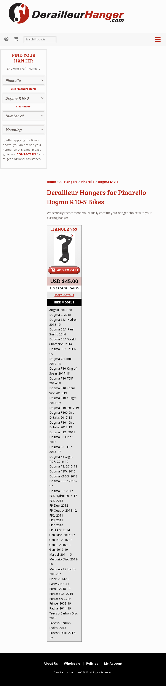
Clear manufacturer (23, 88)
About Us (51, 663)
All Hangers (68, 182)
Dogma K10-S (108, 182)
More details (64, 295)
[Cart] (16, 38)
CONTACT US (26, 154)
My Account (7, 39)
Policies (92, 663)
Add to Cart (68, 270)
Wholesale (72, 663)
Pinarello (87, 182)
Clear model (23, 106)
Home (51, 182)
